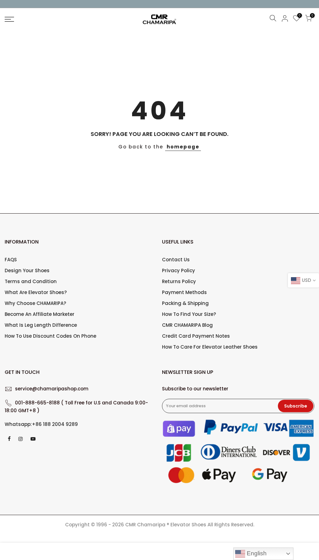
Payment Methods (184, 292)
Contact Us (176, 259)
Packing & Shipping (185, 303)
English (256, 553)
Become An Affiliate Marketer (39, 314)
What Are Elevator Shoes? (36, 292)
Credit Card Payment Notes (196, 336)
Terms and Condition (31, 281)
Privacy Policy (178, 270)
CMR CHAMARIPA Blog (187, 325)
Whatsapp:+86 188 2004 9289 (41, 424)
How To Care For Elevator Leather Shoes (210, 347)
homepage (183, 146)
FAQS (11, 259)
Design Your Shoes (27, 270)
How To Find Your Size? (189, 314)
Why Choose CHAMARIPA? (35, 303)
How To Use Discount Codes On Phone (50, 336)
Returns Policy (179, 281)
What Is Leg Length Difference (41, 325)
